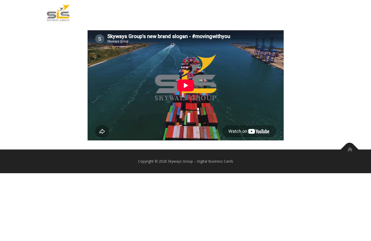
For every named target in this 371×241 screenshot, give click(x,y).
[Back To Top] (350, 150)
